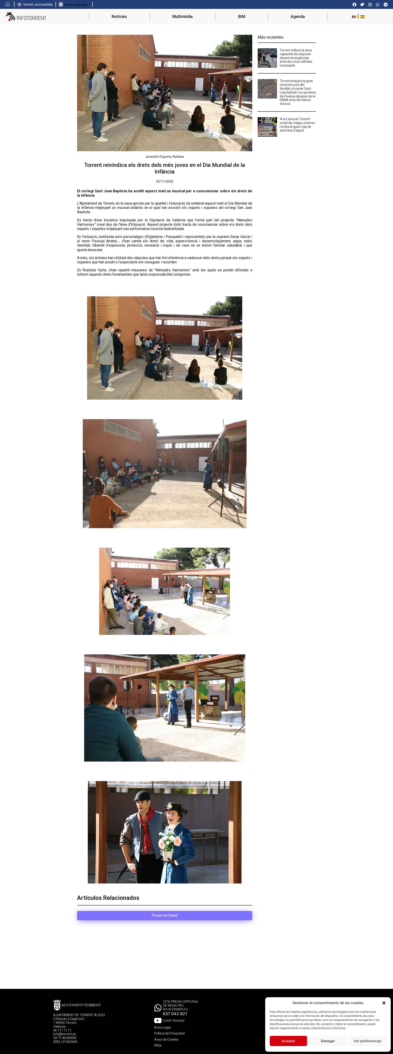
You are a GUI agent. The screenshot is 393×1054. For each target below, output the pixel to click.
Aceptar (288, 1041)
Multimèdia (182, 16)
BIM (241, 16)
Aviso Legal (162, 1027)
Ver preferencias (367, 1041)
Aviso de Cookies (166, 1039)
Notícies (119, 16)
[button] (384, 1003)
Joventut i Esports (158, 156)
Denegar (328, 1041)
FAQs (158, 1045)
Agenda (298, 16)
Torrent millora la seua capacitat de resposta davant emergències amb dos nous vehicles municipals (296, 57)
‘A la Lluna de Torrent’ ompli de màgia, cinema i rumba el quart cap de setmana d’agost (297, 124)
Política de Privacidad (169, 1033)
